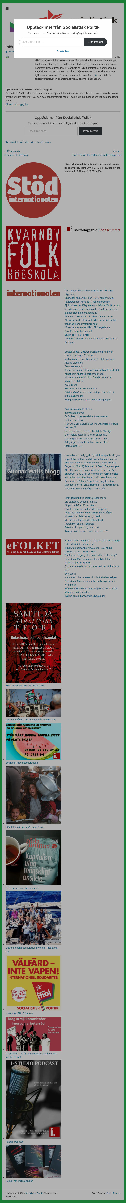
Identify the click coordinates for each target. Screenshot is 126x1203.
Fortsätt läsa (63, 51)
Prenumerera (95, 41)
